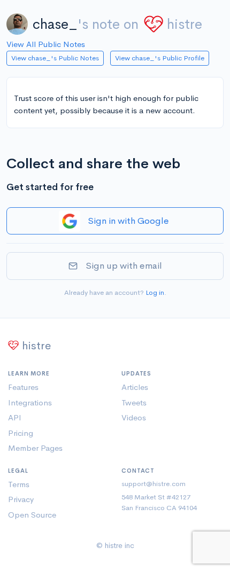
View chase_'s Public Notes (55, 57)
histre (184, 24)
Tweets (134, 402)
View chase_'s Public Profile (159, 57)
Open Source (32, 515)
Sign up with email (124, 265)
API (14, 417)
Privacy (21, 499)
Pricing (20, 433)
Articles (134, 387)
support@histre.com (153, 483)
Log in (154, 292)
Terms (18, 484)
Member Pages (35, 448)
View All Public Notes (45, 44)
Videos (133, 417)
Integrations (30, 402)
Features (23, 387)
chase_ (55, 24)
